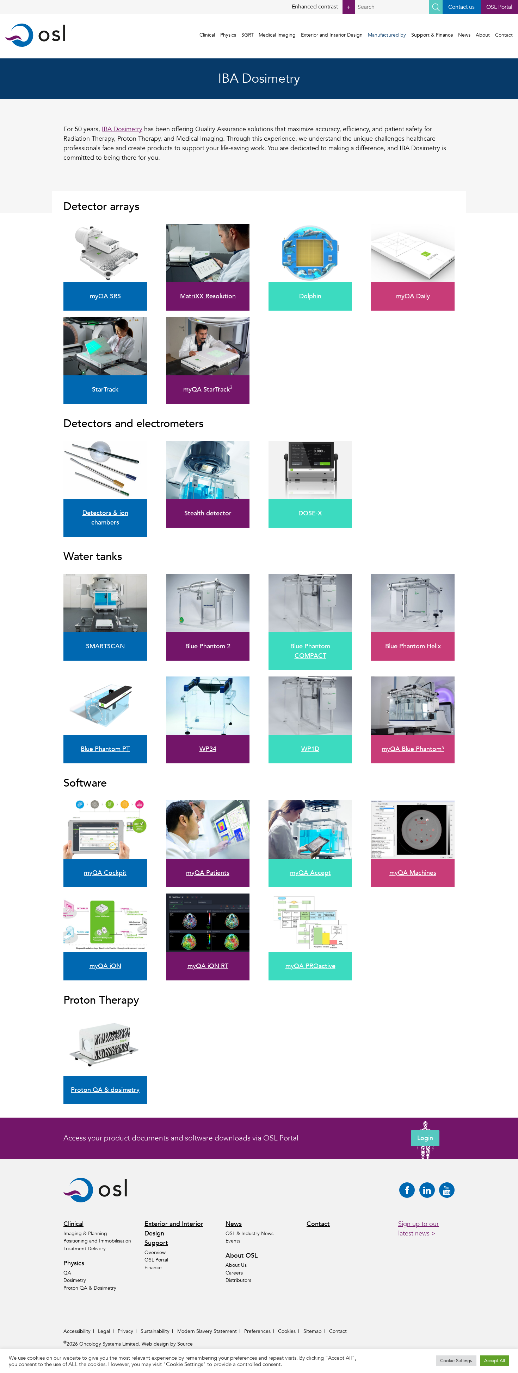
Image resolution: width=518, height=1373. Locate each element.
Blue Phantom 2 (207, 646)
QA (67, 1273)
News (464, 35)
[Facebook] (407, 1190)
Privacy (125, 1331)
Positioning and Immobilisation (97, 1241)
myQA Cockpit (105, 873)
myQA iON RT (207, 966)
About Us (236, 1265)
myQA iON (105, 966)
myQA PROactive (310, 966)
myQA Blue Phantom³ (413, 749)
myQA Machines (412, 873)
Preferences (257, 1331)
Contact (504, 35)
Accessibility (77, 1331)
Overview (155, 1252)
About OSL (242, 1255)
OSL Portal (499, 7)
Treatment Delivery (84, 1248)
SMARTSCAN (105, 646)
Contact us (461, 7)
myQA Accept (310, 873)
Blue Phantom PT (105, 749)
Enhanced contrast (321, 7)
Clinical (207, 35)
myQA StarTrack (208, 389)
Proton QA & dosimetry (105, 1090)
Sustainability (155, 1331)
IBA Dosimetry (122, 129)
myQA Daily (413, 296)
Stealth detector (208, 513)
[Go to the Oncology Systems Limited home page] (35, 35)
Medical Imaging (277, 35)
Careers (234, 1273)
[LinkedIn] (427, 1190)
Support (156, 1243)
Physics (228, 35)
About (483, 35)
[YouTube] (447, 1190)
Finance (153, 1267)
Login (425, 1138)
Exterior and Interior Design (332, 35)
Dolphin (310, 296)
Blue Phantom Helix (413, 646)
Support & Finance (432, 35)
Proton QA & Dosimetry (89, 1288)
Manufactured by (387, 35)
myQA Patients (207, 873)
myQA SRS (105, 296)
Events (233, 1241)
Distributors (238, 1280)
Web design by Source (167, 1344)
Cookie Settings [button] (456, 1361)
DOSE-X (310, 513)
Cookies (287, 1331)
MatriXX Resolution (208, 296)
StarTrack (105, 389)
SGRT (247, 35)
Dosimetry (74, 1280)
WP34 (207, 749)
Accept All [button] (494, 1361)
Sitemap (312, 1331)
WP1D (310, 749)
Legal (104, 1331)
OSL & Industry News (249, 1233)
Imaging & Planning (85, 1233)
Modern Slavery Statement (207, 1331)
